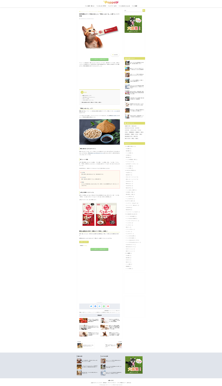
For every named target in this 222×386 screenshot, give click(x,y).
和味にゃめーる (110, 312)
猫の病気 (128, 257)
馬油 (137, 138)
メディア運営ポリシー (121, 382)
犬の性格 (128, 155)
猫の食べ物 (129, 209)
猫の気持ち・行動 (130, 194)
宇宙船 (132, 134)
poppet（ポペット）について (96, 382)
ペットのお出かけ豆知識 (131, 218)
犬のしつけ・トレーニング (132, 176)
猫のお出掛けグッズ (128, 136)
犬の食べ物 (129, 207)
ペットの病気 (129, 268)
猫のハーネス (127, 138)
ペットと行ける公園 (130, 235)
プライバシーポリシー (112, 382)
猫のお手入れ (129, 187)
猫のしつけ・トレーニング (132, 179)
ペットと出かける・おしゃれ (124, 5)
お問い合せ (129, 382)
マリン (139, 130)
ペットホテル (129, 222)
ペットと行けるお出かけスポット (133, 242)
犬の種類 (128, 148)
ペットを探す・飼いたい (90, 5)
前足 (142, 132)
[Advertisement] (99, 78)
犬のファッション (130, 248)
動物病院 (128, 266)
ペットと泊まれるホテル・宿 (132, 240)
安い (137, 134)
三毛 (126, 132)
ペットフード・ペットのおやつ (132, 211)
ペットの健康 (134, 5)
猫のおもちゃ (129, 183)
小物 (140, 134)
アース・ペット (117, 312)
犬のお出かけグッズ (130, 244)
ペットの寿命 (129, 152)
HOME (112, 380)
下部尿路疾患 (131, 132)
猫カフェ (128, 227)
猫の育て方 (129, 174)
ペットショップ (129, 161)
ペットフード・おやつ (112, 5)
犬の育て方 (129, 172)
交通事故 (137, 132)
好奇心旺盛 (127, 134)
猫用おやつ (99, 312)
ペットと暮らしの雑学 (131, 190)
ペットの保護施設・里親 (131, 159)
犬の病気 (128, 255)
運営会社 (105, 382)
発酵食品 (104, 312)
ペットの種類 (129, 166)
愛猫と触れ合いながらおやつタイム (89, 97)
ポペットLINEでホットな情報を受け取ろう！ (99, 59)
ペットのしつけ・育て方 (101, 5)
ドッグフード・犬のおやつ (132, 203)
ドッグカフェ (129, 225)
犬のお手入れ (129, 185)
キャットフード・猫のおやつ (114, 310)
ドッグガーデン (129, 233)
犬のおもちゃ (129, 181)
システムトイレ (133, 130)
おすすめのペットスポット (132, 163)
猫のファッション (130, 251)
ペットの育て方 (130, 196)
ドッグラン (129, 231)
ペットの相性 (129, 168)
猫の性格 (128, 157)
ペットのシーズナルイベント (132, 220)
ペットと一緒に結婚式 (131, 216)
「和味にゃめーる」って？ (86, 95)
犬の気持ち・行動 (130, 192)
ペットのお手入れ (130, 198)
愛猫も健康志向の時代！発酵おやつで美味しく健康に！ (92, 102)
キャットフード (93, 312)
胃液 (133, 138)
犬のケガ (128, 259)
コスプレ (127, 130)
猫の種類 (128, 150)
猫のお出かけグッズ (130, 246)
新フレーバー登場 (86, 98)
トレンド (86, 312)
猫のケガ (136, 136)
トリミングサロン (130, 229)
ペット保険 (129, 264)
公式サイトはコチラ (84, 241)
